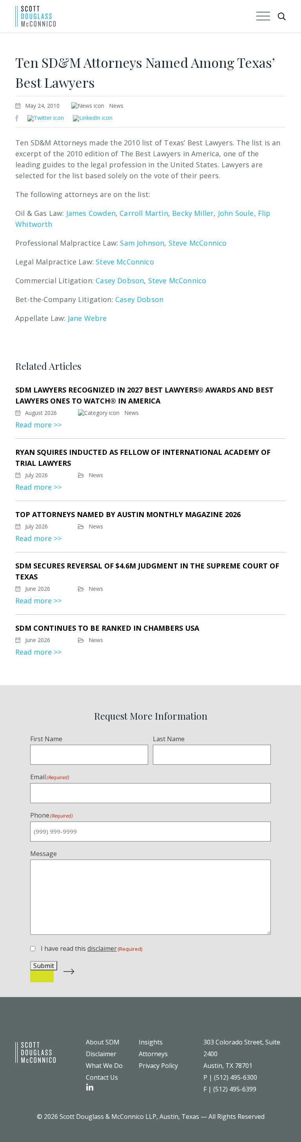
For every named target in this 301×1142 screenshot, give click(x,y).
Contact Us (102, 1077)
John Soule (236, 213)
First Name (46, 739)
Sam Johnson (142, 243)
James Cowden (91, 213)
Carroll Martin (144, 213)
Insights (151, 1042)
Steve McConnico (198, 243)
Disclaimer (101, 1054)
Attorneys (153, 1054)
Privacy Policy (158, 1065)
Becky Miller (193, 213)
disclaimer (102, 948)
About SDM (103, 1042)
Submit (43, 965)
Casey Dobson (120, 280)
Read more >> (38, 424)
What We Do (104, 1065)
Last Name (169, 739)
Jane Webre (87, 318)
